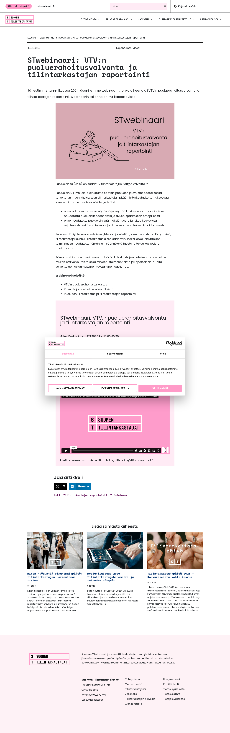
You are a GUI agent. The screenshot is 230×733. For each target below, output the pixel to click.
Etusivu (31, 37)
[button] (18, 6)
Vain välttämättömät (70, 388)
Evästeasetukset (113, 388)
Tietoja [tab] (162, 353)
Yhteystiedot (133, 679)
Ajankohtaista (133, 704)
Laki (57, 495)
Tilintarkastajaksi (135, 689)
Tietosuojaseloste (174, 689)
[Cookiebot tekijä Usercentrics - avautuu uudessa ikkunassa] (168, 343)
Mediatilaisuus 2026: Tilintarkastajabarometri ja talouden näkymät (110, 576)
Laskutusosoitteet (92, 700)
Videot (137, 48)
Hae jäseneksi (171, 679)
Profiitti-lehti (171, 684)
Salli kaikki (160, 388)
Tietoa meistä (133, 684)
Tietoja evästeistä (174, 699)
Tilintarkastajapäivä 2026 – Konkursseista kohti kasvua (170, 575)
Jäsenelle (131, 694)
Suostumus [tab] (68, 353)
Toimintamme (119, 495)
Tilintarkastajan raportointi (85, 495)
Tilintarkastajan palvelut (140, 699)
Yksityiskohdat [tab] (115, 353)
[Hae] (165, 6)
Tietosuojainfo (171, 694)
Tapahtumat (46, 37)
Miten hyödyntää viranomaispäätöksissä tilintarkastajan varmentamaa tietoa (59, 576)
